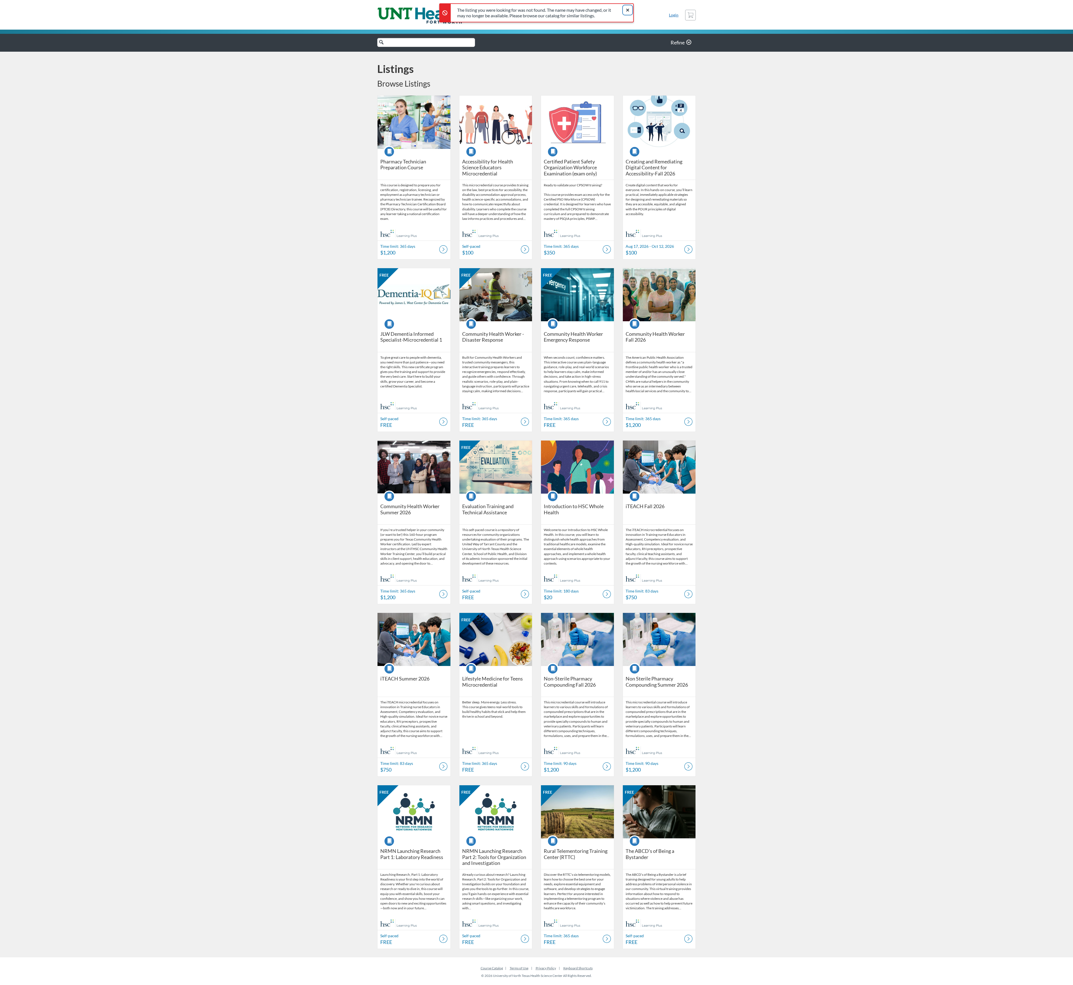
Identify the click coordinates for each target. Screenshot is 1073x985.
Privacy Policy (546, 968)
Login (673, 15)
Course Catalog (492, 968)
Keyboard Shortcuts (578, 968)
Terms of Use (519, 968)
